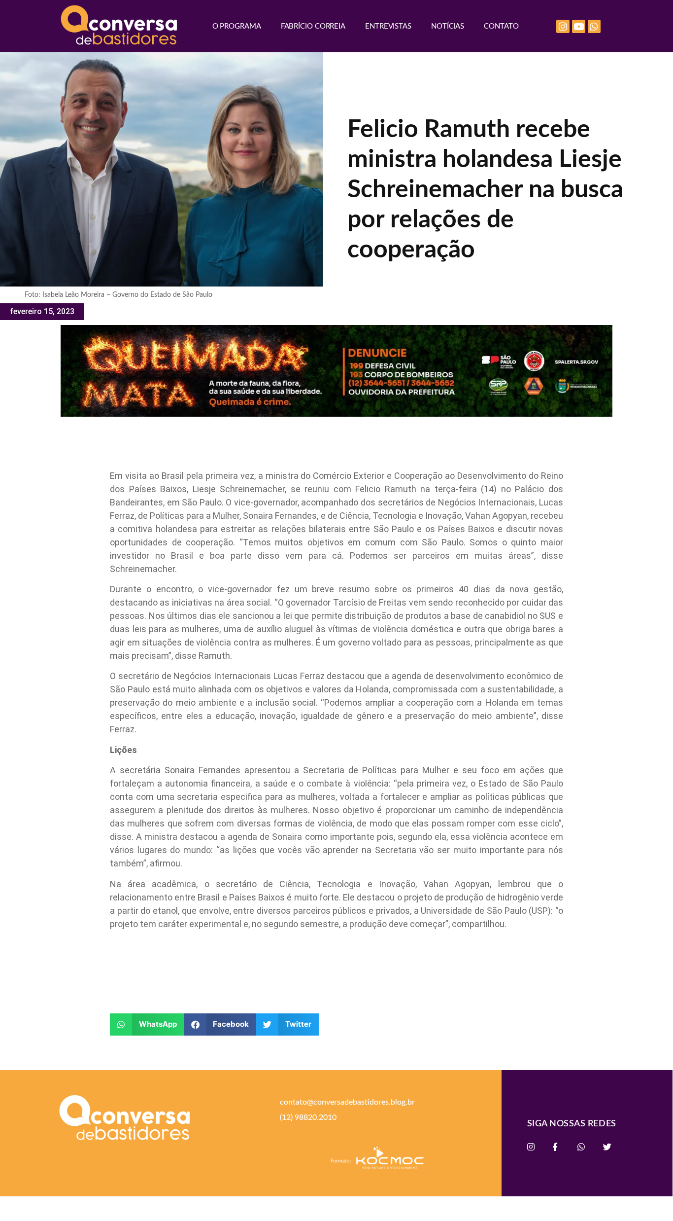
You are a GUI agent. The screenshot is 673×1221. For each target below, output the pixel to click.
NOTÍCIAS (447, 26)
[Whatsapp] (594, 26)
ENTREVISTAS (388, 26)
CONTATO (501, 26)
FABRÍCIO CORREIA (313, 26)
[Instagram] (563, 26)
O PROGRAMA (236, 26)
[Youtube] (578, 26)
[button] (147, 1024)
